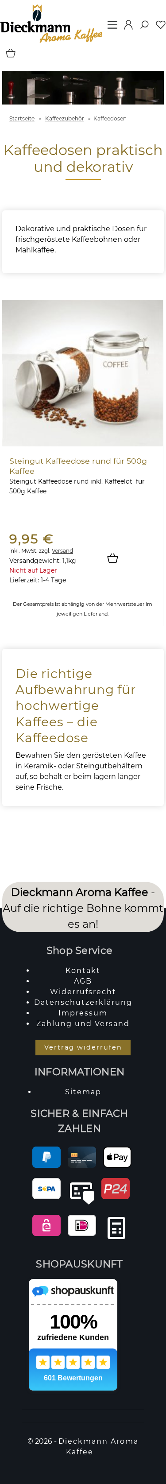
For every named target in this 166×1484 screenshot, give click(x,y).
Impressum (83, 1013)
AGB (83, 981)
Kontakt (83, 970)
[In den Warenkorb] (116, 559)
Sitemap (83, 1092)
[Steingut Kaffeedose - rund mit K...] (82, 444)
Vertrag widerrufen (83, 1047)
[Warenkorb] (8, 56)
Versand (62, 550)
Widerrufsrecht (83, 992)
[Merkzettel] (158, 27)
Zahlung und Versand (83, 1023)
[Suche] (142, 27)
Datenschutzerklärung (83, 1002)
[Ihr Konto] (126, 27)
